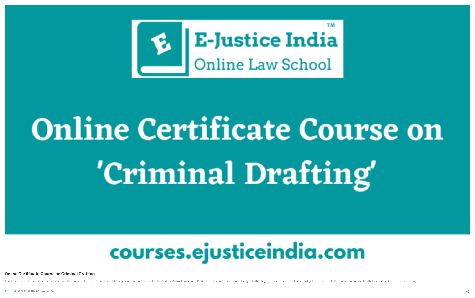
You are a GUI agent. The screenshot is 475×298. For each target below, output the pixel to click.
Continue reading (406, 281)
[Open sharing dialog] (467, 290)
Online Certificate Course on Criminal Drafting (50, 273)
